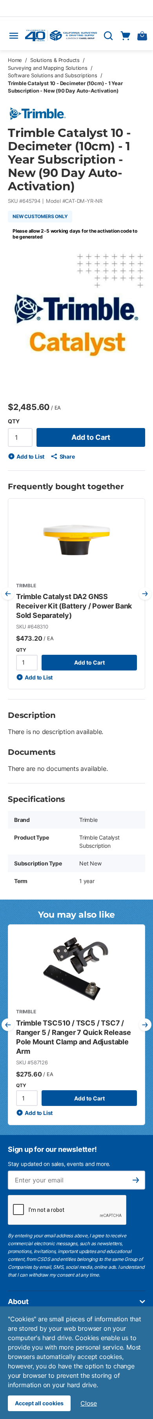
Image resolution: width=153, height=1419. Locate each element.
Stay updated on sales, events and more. (59, 1163)
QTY (13, 421)
